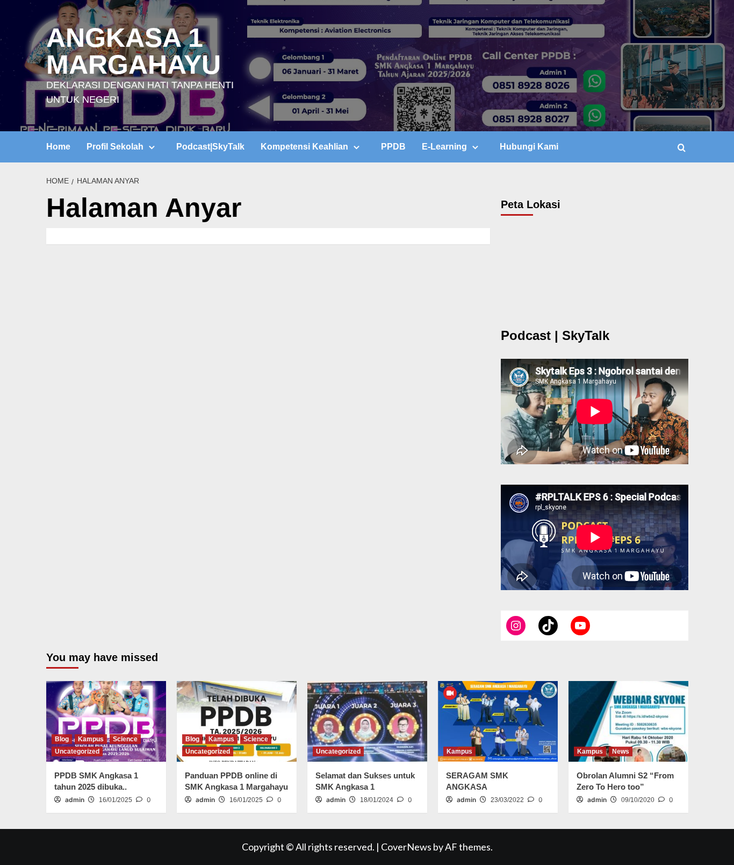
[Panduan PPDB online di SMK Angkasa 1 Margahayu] (237, 721)
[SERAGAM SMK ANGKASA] (498, 721)
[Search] (681, 147)
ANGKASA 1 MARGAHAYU (133, 51)
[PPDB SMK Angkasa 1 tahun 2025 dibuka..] (106, 721)
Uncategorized (77, 751)
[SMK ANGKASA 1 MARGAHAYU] (516, 625)
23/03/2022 (507, 800)
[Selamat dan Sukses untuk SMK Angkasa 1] (367, 721)
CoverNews (406, 847)
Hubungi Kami (529, 146)
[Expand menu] (151, 147)
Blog (62, 739)
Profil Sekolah (115, 146)
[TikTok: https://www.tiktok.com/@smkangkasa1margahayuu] (548, 625)
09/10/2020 (637, 800)
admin (74, 800)
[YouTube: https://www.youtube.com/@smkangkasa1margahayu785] (580, 625)
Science (125, 739)
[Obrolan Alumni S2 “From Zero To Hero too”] (628, 721)
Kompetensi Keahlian (304, 146)
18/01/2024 (376, 800)
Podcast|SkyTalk (210, 146)
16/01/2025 (115, 800)
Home (58, 146)
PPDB (393, 146)
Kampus (91, 739)
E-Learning (444, 146)
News (620, 751)
